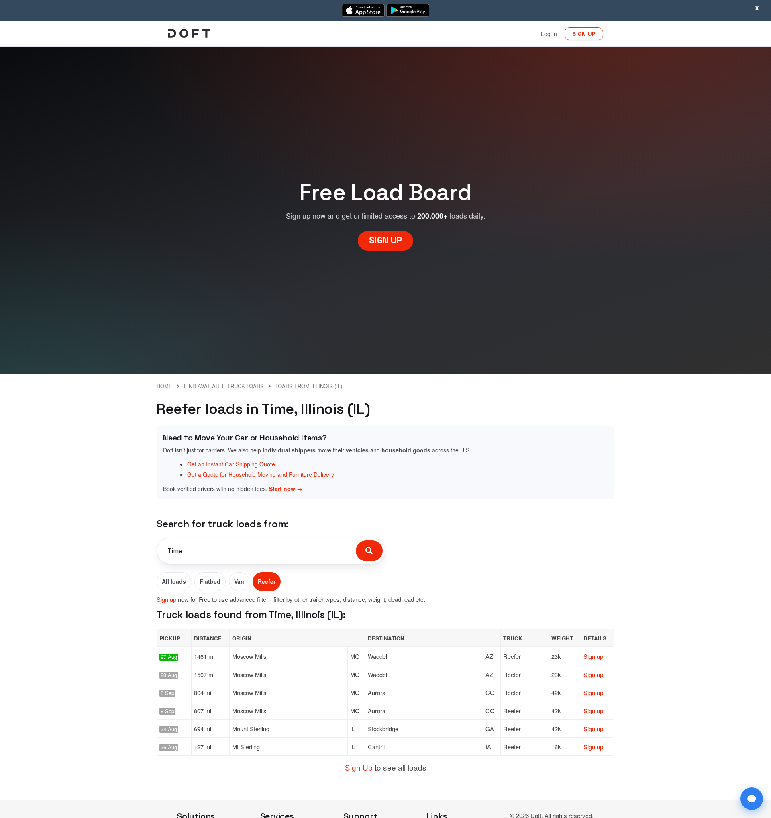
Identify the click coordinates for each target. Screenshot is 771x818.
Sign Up (359, 767)
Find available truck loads (224, 386)
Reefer (266, 581)
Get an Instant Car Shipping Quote (231, 464)
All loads (174, 581)
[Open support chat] (751, 798)
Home (164, 386)
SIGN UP (584, 33)
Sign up (166, 599)
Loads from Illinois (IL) (308, 386)
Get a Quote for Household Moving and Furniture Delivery (260, 474)
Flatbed (210, 581)
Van (239, 581)
